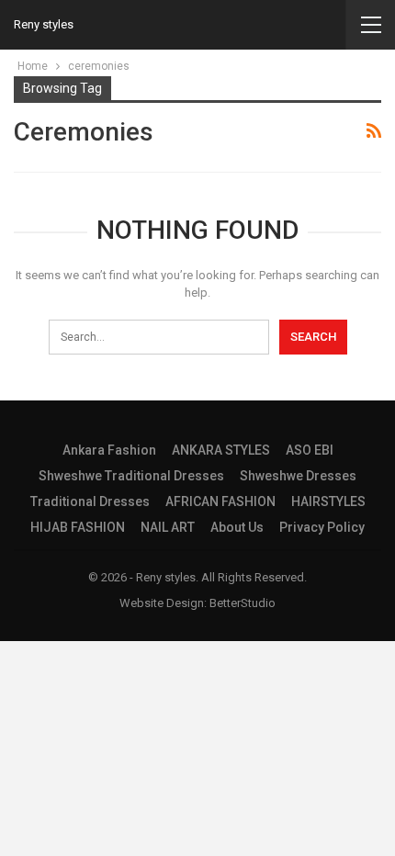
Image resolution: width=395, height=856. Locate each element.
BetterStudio (242, 603)
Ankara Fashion (109, 450)
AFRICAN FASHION (220, 501)
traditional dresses (90, 501)
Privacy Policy (322, 527)
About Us (237, 527)
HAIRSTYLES (328, 501)
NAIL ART (168, 527)
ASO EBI (309, 450)
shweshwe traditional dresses (131, 475)
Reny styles (43, 24)
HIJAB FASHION (77, 527)
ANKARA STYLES (221, 450)
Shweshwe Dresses (298, 475)
